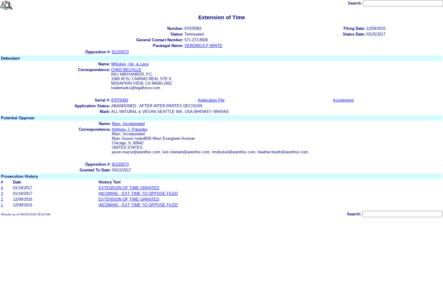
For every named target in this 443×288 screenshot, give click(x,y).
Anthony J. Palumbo (129, 129)
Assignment (343, 100)
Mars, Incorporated (128, 123)
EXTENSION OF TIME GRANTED (129, 188)
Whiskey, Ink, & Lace (130, 64)
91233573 (120, 52)
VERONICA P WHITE (203, 45)
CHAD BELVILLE (126, 69)
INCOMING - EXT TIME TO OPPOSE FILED (138, 193)
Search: (355, 3)
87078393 (119, 100)
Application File (211, 100)
